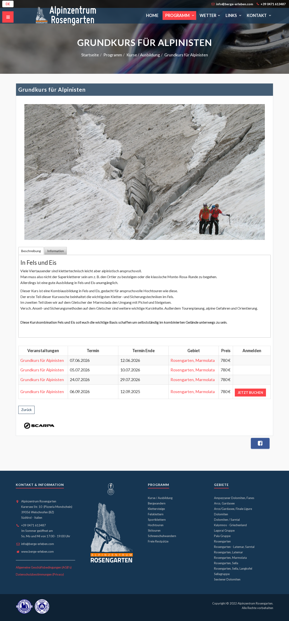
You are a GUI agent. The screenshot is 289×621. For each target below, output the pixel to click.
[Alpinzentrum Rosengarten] (66, 15)
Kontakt (257, 15)
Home (152, 15)
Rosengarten (222, 541)
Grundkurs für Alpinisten (42, 360)
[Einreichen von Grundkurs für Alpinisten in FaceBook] (260, 443)
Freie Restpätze (158, 541)
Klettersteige (156, 509)
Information (55, 251)
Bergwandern (156, 503)
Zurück (26, 410)
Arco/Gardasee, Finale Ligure (233, 509)
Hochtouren (155, 525)
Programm (177, 15)
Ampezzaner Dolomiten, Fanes (234, 498)
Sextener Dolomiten (227, 579)
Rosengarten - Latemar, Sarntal (234, 547)
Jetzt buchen (250, 392)
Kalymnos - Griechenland (230, 525)
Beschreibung (31, 251)
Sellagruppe (222, 574)
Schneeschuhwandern (162, 536)
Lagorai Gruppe (224, 530)
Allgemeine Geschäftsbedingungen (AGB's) (44, 567)
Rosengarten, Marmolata (192, 360)
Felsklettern (155, 514)
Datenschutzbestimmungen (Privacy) (40, 574)
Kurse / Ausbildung (160, 498)
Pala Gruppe (222, 536)
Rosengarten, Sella (226, 563)
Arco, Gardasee (224, 503)
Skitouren (154, 530)
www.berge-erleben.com (37, 551)
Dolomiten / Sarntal (227, 519)
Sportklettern (157, 519)
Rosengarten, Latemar (228, 552)
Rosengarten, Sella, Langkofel (233, 568)
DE (8, 4)
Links (232, 15)
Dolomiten (221, 514)
